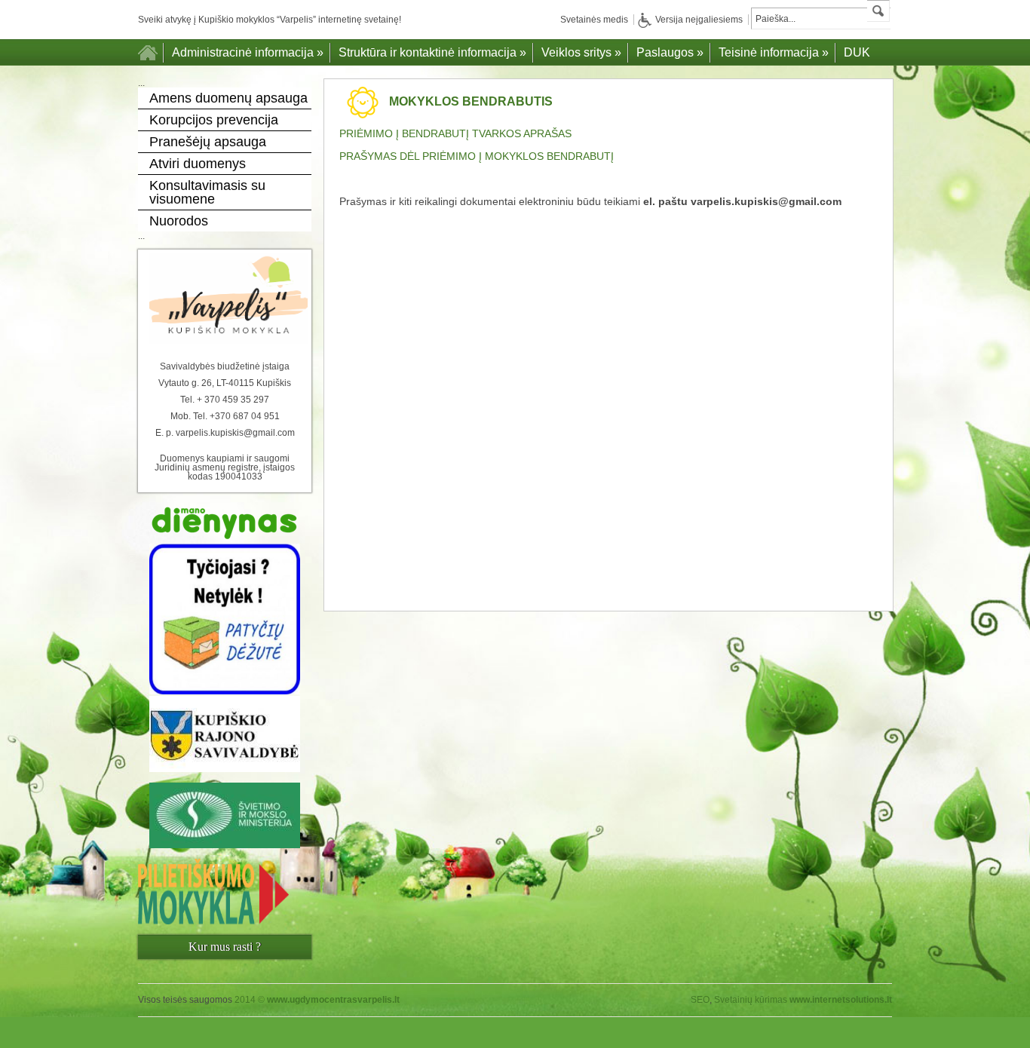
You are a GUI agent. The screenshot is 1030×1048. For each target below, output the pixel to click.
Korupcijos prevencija (213, 119)
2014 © (317, 999)
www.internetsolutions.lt (840, 999)
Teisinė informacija (774, 52)
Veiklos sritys (581, 52)
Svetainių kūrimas (750, 999)
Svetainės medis (594, 19)
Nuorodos (178, 220)
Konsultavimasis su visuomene (207, 192)
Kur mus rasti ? (225, 946)
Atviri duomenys (197, 163)
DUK (857, 52)
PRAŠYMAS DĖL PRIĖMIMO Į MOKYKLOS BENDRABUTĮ (476, 156)
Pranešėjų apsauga (207, 141)
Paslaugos (670, 52)
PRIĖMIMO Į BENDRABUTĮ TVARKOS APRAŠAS (455, 133)
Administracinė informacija (247, 52)
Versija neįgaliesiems (699, 19)
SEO (700, 999)
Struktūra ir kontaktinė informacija (432, 52)
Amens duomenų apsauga (228, 98)
